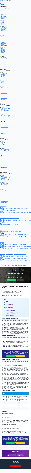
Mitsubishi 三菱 (3, 63)
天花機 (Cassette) (3, 13)
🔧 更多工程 (5, 265)
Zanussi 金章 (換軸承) (19, 236)
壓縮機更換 (2, 48)
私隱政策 (18, 464)
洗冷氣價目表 (3, 29)
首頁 (2, 265)
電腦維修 (9, 265)
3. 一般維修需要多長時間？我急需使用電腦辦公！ (11, 313)
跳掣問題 (2, 53)
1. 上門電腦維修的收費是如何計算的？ (10, 310)
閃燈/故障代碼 (3, 24)
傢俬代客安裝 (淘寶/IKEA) (4, 201)
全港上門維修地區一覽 (4, 133)
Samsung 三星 (3, 142)
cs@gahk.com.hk (18, 462)
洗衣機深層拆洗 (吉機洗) (3, 241)
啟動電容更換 (3, 51)
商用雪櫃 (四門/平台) (4, 82)
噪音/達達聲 (2, 23)
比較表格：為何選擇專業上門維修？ (9, 307)
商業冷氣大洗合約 (3, 28)
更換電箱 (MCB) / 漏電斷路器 (5, 191)
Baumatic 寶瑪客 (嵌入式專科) (5, 149)
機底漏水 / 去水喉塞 (16, 248)
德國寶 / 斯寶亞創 (8, 254)
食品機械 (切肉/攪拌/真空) (4, 97)
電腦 (2, 329)
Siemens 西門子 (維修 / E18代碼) (5, 108)
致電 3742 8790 (21, 279)
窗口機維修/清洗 (2, 208)
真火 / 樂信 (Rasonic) (4, 180)
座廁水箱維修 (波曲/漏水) (4, 186)
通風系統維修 (3, 42)
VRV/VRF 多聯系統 (3, 37)
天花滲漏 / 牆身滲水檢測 (4, 183)
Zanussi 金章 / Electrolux (27, 246)
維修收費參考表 (3, 54)
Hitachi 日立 (3, 144)
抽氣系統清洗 (3, 92)
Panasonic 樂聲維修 (4, 58)
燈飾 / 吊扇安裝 (24, 258)
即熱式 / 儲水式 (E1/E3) (17, 254)
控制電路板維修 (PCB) (4, 49)
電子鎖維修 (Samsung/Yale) (4, 260)
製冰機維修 (2, 81)
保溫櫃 (2, 78)
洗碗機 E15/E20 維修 (4, 88)
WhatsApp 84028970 (5, 1)
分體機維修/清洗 (7, 208)
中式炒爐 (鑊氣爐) (3, 74)
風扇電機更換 (3, 50)
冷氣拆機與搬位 (3, 31)
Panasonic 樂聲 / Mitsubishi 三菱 (5, 145)
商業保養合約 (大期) (4, 45)
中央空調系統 (3, 36)
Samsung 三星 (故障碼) (10, 234)
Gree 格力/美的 (23, 220)
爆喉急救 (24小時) (8, 256)
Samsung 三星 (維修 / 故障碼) (5, 110)
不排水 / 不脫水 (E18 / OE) (4, 122)
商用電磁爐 (1, 224)
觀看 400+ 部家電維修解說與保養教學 (16, 466)
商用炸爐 (2, 76)
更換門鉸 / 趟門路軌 (4, 202)
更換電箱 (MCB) (7, 258)
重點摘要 (7, 301)
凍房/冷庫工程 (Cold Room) (5, 83)
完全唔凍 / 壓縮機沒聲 (4, 157)
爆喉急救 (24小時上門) (4, 184)
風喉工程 (2, 40)
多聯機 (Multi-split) (3, 14)
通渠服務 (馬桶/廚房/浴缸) (4, 185)
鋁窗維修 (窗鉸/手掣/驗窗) (11, 260)
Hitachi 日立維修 (18, 220)
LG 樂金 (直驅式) (16, 234)
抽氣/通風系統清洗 (3, 99)
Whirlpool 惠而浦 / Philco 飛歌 (5, 151)
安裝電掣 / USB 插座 (19, 258)
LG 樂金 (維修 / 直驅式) (4, 111)
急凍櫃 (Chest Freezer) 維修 (5, 166)
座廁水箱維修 (19, 256)
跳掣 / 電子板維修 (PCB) (4, 127)
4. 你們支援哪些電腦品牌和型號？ (10, 315)
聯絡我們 (15, 464)
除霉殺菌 (2, 18)
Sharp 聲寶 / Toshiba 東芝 (4, 146)
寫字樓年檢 (2, 41)
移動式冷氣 (2, 15)
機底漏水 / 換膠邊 (3, 126)
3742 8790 (2, 0)
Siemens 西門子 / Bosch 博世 (5, 150)
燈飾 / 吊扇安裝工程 (4, 195)
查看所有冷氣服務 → (3, 65)
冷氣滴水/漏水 (3, 21)
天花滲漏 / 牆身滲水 (2, 256)
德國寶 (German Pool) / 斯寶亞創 (5, 177)
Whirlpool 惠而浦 (3, 109)
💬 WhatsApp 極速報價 (10, 355)
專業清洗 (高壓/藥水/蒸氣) (4, 16)
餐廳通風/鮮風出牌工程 (4, 44)
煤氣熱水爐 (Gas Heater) (4, 178)
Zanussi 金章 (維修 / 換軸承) (5, 117)
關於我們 (13, 464)
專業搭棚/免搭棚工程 (27, 212)
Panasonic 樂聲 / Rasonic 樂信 (5, 115)
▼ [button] (3, 4)
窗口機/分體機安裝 (3, 30)
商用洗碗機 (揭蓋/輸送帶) (4, 87)
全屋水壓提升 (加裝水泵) (24, 256)
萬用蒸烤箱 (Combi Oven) (4, 75)
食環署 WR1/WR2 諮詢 (4, 93)
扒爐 (1, 77)
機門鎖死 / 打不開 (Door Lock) (5, 123)
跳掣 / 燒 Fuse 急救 (3, 190)
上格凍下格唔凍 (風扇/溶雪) (5, 156)
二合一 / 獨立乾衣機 (9, 241)
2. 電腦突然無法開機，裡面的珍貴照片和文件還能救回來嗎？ (13, 312)
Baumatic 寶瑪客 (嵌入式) (3, 246)
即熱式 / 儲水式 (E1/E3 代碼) (5, 179)
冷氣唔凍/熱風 (3, 22)
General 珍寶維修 (3, 59)
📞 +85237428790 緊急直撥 (20, 355)
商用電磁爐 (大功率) (4, 73)
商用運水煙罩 (9, 229)
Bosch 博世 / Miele (3, 112)
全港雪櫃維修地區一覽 (4, 167)
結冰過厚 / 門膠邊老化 (22, 248)
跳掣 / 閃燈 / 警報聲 (4, 161)
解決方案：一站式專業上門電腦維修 (9, 304)
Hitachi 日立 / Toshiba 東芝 (5, 116)
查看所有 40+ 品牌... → (3, 64)
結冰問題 (2, 52)
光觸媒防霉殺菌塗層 (4, 27)
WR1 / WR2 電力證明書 (13, 258)
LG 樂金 (2, 143)
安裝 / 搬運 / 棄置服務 (4, 132)
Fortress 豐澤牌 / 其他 (25, 236)
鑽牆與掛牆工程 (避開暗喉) (4, 200)
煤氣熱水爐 (11, 254)
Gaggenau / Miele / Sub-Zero (19, 246)
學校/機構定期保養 (3, 43)
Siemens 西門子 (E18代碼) (3, 234)
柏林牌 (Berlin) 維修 (4, 176)
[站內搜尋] (0, 1)
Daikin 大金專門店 (3, 57)
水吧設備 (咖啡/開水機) (4, 98)
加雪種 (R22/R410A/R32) (4, 17)
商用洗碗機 (1, 231)
